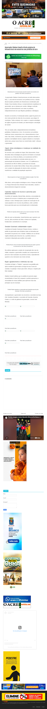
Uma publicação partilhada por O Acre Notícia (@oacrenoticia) (20, 647)
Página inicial (23, 413)
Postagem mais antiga (39, 413)
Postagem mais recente (7, 413)
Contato (43, 706)
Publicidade (38, 706)
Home (34, 706)
